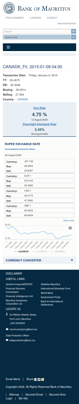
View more (68, 220)
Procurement (15, 17)
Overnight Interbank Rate (39, 124)
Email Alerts (13, 379)
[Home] (37, 7)
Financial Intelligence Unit (19, 296)
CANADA (22, 99)
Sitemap (14, 394)
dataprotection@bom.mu (22, 340)
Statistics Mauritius (50, 284)
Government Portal (50, 297)
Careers (35, 17)
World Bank (47, 292)
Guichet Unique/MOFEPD (19, 284)
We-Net (23, 398)
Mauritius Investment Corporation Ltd (16, 302)
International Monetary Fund (55, 288)
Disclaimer (14, 273)
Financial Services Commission (15, 290)
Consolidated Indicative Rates (20, 149)
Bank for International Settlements (52, 303)
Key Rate (40, 108)
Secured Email (34, 394)
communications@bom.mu (23, 329)
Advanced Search (67, 23)
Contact (52, 17)
